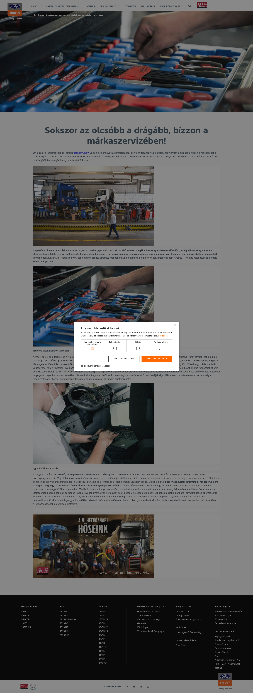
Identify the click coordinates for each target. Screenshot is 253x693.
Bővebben (163, 335)
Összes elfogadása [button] (157, 358)
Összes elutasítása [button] (124, 358)
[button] (95, 365)
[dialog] (126, 346)
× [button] (175, 325)
